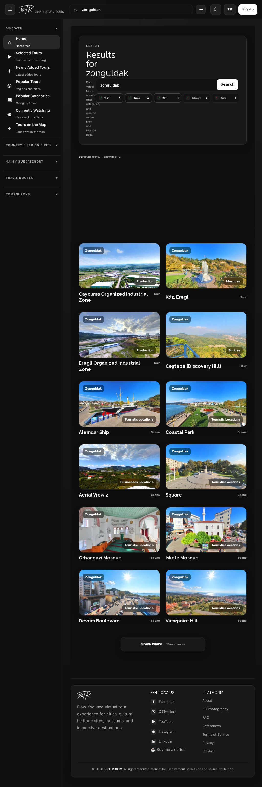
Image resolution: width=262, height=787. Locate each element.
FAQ (205, 717)
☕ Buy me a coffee (168, 749)
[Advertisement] (163, 198)
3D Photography (215, 709)
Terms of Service (215, 734)
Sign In (248, 9)
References (211, 726)
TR (229, 9)
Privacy (208, 743)
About (207, 700)
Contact (208, 751)
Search (227, 84)
